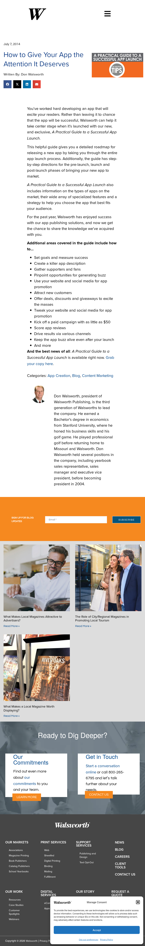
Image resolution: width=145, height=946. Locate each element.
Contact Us (125, 874)
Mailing (48, 871)
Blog (76, 375)
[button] (138, 902)
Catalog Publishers (19, 866)
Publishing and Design (88, 855)
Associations (16, 850)
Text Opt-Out (87, 862)
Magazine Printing (19, 855)
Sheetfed (49, 855)
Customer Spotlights (14, 912)
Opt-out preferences (88, 939)
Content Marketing (97, 375)
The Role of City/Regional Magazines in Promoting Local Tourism (102, 618)
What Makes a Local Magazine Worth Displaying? (29, 708)
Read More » (12, 626)
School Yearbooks (19, 871)
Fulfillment (50, 877)
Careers (122, 856)
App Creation (59, 375)
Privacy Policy (106, 939)
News (119, 842)
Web (46, 850)
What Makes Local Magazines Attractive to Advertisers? (33, 618)
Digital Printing (52, 861)
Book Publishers (18, 861)
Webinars (14, 919)
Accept (97, 930)
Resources (15, 899)
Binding (48, 866)
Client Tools (120, 865)
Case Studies (16, 905)
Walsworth (31, 941)
